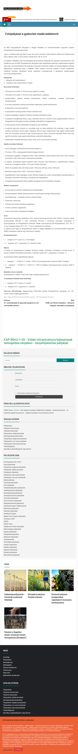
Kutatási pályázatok (10, 547)
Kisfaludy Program (10, 514)
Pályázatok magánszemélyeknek (15, 467)
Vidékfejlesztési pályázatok (13, 490)
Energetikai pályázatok (11, 534)
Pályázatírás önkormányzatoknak (15, 444)
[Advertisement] (39, 322)
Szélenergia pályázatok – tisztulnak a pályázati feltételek (14, 597)
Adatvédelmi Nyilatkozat (11, 675)
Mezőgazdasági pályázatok (13, 493)
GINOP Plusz (8, 524)
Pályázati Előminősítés (11, 428)
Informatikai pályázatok (11, 542)
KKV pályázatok (9, 485)
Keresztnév (18, 373)
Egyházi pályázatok (10, 532)
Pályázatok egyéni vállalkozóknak (15, 506)
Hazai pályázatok (9, 464)
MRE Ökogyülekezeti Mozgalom (45, 297)
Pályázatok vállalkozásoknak (13, 470)
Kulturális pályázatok (11, 511)
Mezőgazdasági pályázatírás (13, 436)
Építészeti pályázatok (11, 537)
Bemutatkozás (8, 662)
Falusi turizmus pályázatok (13, 501)
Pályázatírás (8, 426)
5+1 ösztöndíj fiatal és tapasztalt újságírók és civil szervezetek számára (21, 302)
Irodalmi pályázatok (10, 545)
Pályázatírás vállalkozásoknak (14, 433)
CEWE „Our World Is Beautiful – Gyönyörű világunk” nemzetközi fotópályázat (59, 302)
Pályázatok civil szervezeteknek (14, 477)
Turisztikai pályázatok (11, 498)
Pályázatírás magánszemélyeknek (15, 439)
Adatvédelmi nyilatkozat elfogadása (28, 393)
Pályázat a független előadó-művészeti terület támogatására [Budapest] (15, 635)
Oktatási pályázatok (10, 552)
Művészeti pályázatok (11, 508)
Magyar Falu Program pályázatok (15, 516)
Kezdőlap (6, 657)
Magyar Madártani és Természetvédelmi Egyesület (21, 297)
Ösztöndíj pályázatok (11, 483)
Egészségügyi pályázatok (12, 529)
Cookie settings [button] (8, 750)
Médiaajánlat (7, 665)
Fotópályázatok (9, 539)
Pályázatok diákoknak (11, 472)
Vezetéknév (18, 380)
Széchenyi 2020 (9, 519)
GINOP (6, 521)
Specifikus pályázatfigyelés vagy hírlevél (17, 449)
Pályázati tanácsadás (11, 431)
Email (17, 386)
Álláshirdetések (9, 480)
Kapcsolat (6, 673)
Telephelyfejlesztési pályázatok (14, 488)
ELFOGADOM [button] (18, 749)
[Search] (74, 24)
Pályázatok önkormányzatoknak (14, 475)
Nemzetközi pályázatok (12, 555)
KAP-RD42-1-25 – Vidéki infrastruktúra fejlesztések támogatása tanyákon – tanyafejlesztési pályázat (38, 341)
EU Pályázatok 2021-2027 (12, 462)
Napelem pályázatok (10, 550)
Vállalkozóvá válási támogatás (14, 526)
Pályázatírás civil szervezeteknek (15, 441)
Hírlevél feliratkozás (10, 667)
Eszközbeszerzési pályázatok (14, 495)
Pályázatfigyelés (9, 446)
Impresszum (7, 670)
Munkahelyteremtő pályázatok (14, 503)
